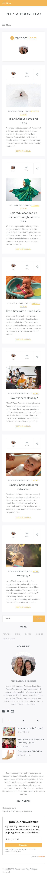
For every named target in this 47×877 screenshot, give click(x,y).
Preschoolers (9, 638)
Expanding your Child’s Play (29, 751)
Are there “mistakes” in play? (30, 728)
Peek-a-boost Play (23, 14)
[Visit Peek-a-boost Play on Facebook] (3, 711)
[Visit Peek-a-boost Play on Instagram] (12, 711)
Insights (39, 634)
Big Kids (28, 634)
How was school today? (23, 398)
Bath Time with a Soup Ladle (23, 311)
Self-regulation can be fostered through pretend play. (23, 217)
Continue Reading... (23, 151)
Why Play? (23, 576)
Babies (17, 634)
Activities (6, 634)
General (36, 393)
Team (13, 77)
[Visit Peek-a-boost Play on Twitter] (8, 711)
